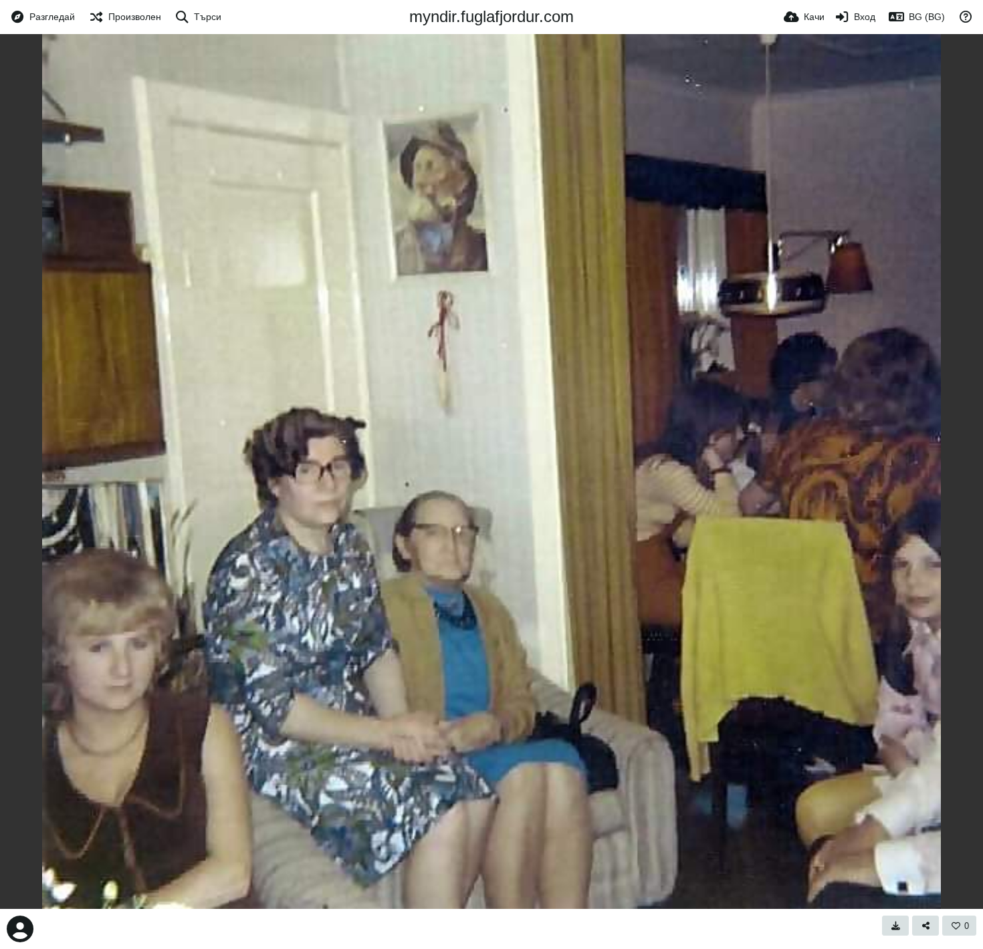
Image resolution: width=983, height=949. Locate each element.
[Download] (895, 926)
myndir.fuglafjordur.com (491, 16)
